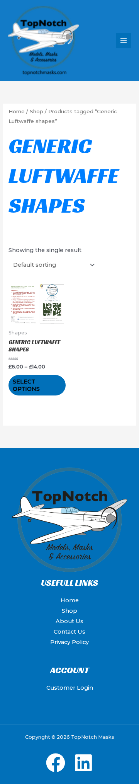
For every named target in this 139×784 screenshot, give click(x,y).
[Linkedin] (83, 762)
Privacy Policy (69, 642)
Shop (36, 111)
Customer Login (69, 687)
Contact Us (69, 631)
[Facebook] (55, 762)
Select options (26, 385)
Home (16, 111)
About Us (69, 621)
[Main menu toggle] (123, 40)
